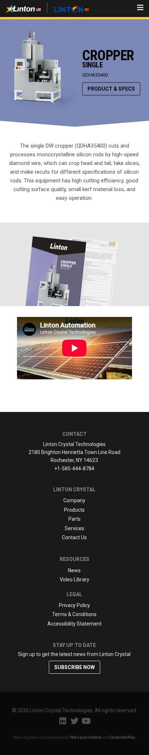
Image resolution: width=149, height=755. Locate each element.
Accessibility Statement (74, 624)
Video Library (74, 579)
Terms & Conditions (74, 614)
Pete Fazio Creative (85, 737)
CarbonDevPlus (122, 737)
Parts (74, 519)
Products (74, 510)
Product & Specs (111, 89)
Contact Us (74, 537)
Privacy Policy (74, 605)
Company (74, 500)
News (74, 570)
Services (74, 528)
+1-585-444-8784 (74, 468)
